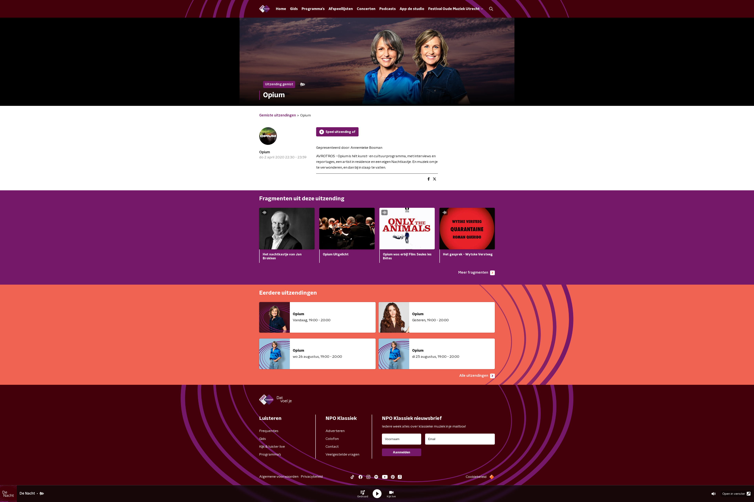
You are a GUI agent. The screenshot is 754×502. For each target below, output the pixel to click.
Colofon (332, 439)
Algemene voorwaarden (278, 476)
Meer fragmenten (473, 272)
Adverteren (335, 431)
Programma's (313, 9)
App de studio (412, 9)
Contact (332, 446)
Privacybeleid (312, 476)
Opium (264, 152)
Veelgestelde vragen (342, 454)
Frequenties (268, 431)
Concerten (366, 9)
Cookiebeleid (476, 477)
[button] (362, 493)
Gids (294, 9)
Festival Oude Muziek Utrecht (453, 9)
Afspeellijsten (341, 9)
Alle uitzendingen (473, 376)
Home (281, 9)
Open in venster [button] (733, 493)
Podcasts (387, 9)
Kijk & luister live (272, 446)
